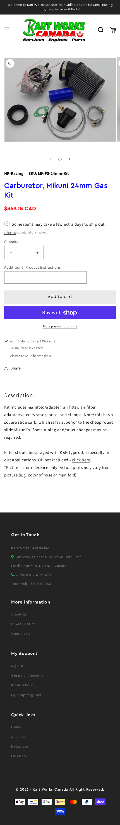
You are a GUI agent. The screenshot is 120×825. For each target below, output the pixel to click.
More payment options (60, 326)
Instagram (19, 746)
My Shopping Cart (26, 695)
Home (16, 727)
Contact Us (20, 633)
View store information (30, 355)
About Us (19, 614)
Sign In (17, 665)
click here (81, 459)
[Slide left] (50, 159)
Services (18, 736)
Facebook (19, 756)
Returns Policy (23, 685)
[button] (7, 30)
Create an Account (27, 675)
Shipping (10, 232)
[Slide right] (69, 159)
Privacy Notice (23, 624)
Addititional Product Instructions (32, 267)
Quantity (11, 241)
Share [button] (16, 368)
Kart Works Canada (50, 789)
